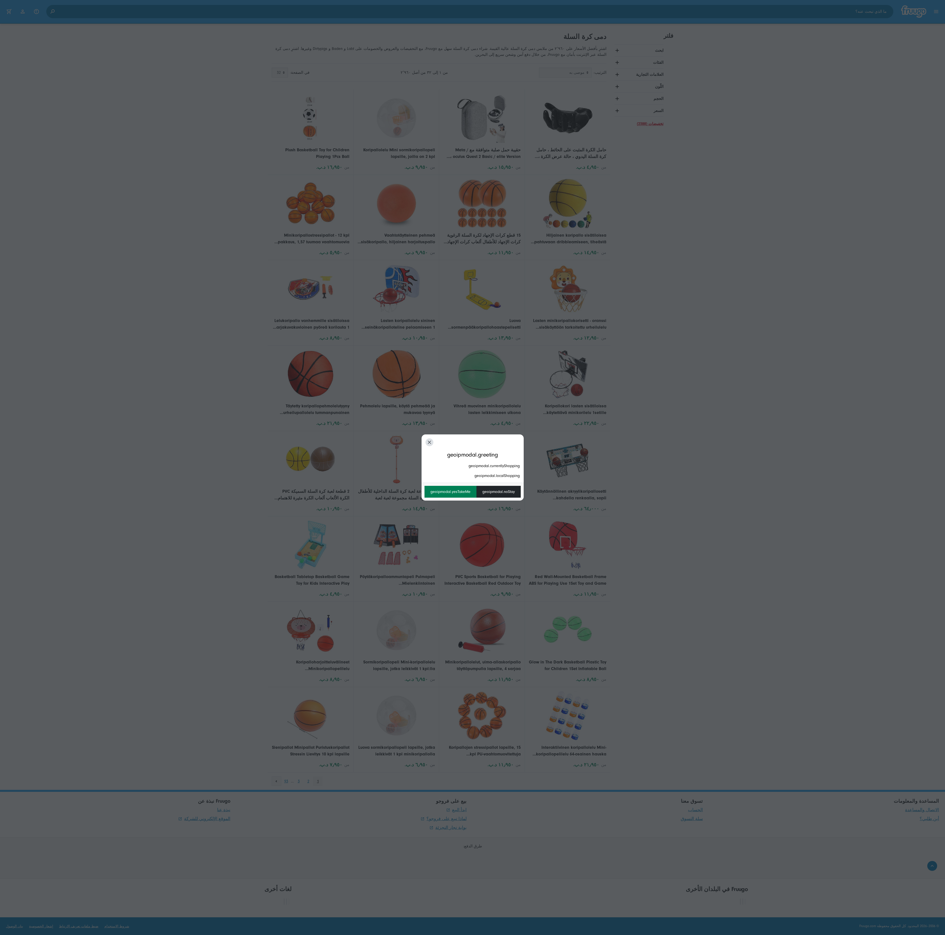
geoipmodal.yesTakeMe (450, 492)
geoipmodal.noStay (498, 492)
